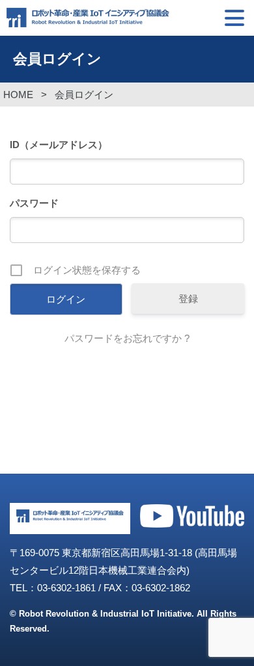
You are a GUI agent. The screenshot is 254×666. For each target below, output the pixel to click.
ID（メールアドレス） (58, 144)
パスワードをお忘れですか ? (127, 338)
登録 (188, 298)
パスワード (34, 203)
